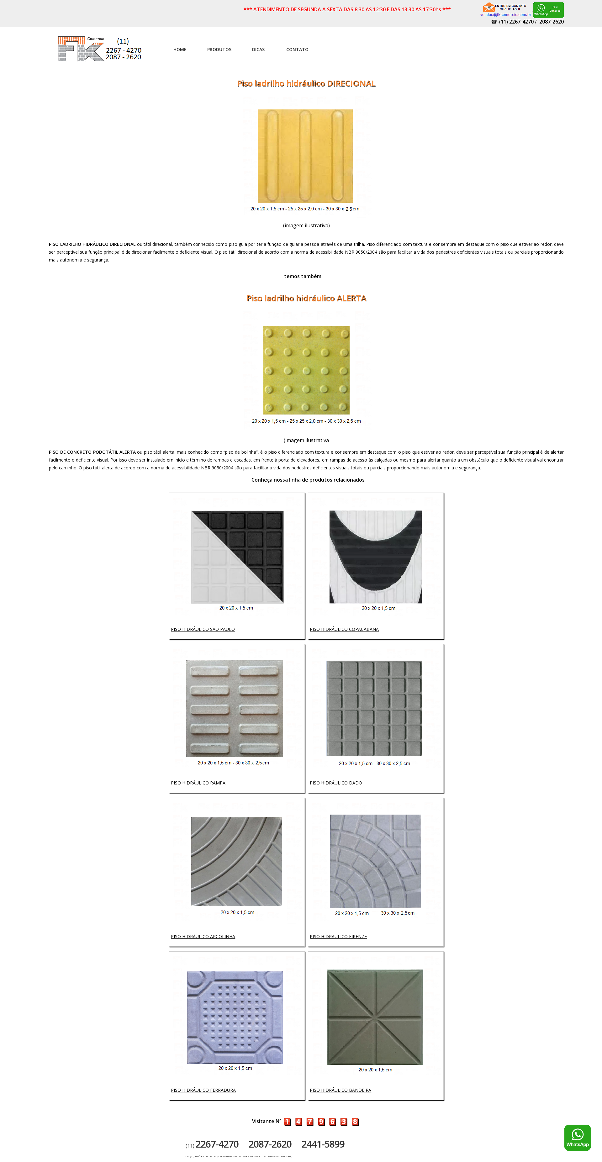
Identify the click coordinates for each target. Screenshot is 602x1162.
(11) (212, 1145)
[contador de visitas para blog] (321, 1121)
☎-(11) (512, 21)
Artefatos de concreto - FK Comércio (100, 52)
